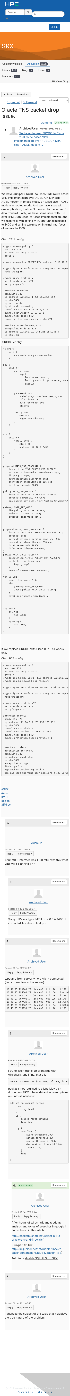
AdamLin (36, 843)
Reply (7, 187)
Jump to (54, 122)
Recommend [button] (58, 156)
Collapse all (30, 102)
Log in (54, 26)
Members (10, 76)
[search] (28, 12)
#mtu (4, 793)
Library (9, 70)
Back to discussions (17, 94)
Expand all (13, 102)
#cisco (5, 800)
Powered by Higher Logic (35, 1392)
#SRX (5, 789)
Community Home (12, 63)
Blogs (27, 70)
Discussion (37, 63)
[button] (6, 130)
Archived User (35, 177)
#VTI (4, 797)
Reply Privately (20, 187)
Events (43, 70)
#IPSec (6, 804)
